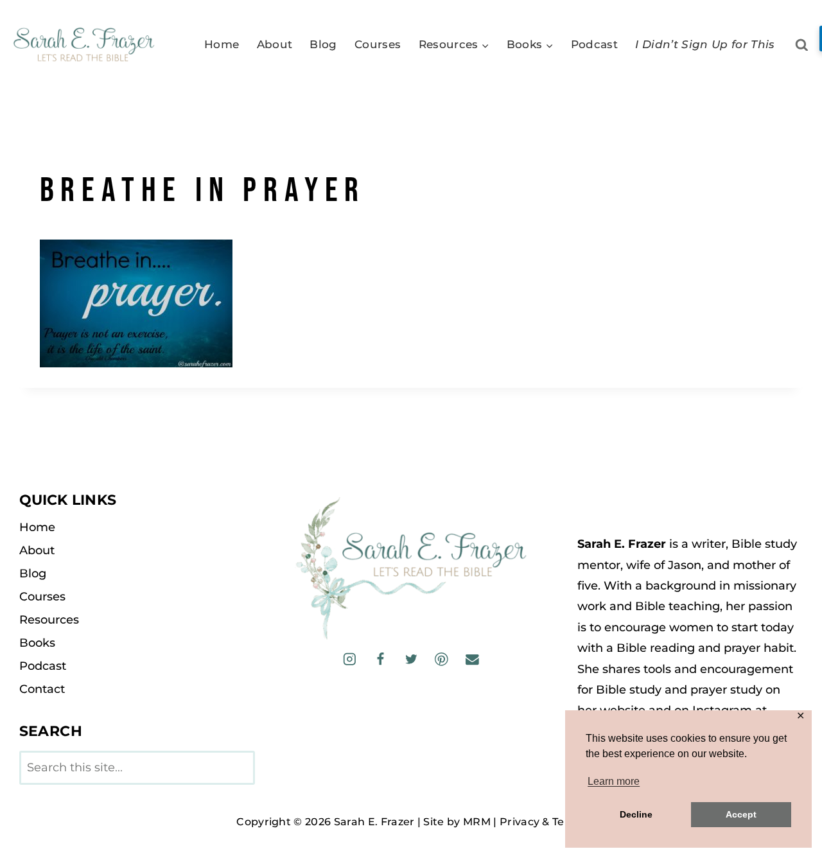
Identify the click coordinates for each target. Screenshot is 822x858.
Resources (49, 620)
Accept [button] (741, 814)
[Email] (472, 659)
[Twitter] (411, 659)
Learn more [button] (614, 781)
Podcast (594, 44)
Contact (42, 689)
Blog (323, 44)
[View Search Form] (802, 45)
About (275, 44)
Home (221, 44)
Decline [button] (636, 814)
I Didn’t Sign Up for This (705, 44)
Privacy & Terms (543, 822)
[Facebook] (380, 659)
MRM (477, 822)
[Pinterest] (441, 659)
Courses (377, 44)
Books (37, 643)
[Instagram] (350, 659)
